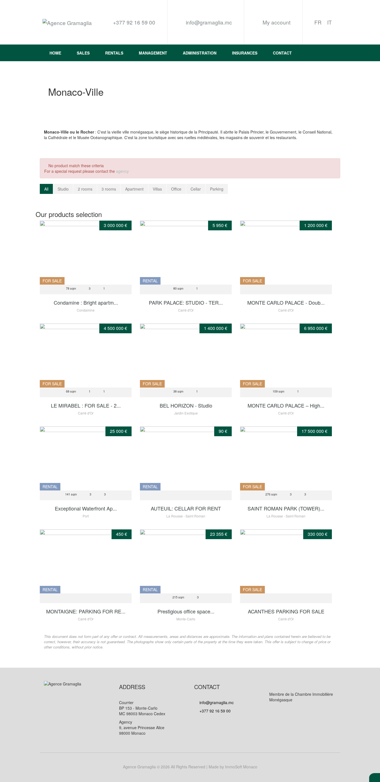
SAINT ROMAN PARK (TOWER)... (286, 508)
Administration (199, 53)
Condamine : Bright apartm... (86, 302)
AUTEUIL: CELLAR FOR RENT (186, 508)
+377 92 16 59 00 (214, 711)
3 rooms (109, 189)
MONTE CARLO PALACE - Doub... (286, 302)
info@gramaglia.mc (208, 22)
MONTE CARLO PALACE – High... (286, 405)
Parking (216, 189)
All (46, 189)
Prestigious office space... (185, 611)
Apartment (134, 189)
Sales (83, 53)
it (329, 22)
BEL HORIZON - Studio (186, 405)
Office (176, 189)
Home (55, 53)
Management (153, 53)
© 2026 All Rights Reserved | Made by (190, 766)
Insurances (244, 53)
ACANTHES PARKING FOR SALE (286, 611)
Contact (282, 53)
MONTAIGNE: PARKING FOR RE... (85, 611)
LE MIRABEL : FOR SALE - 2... (86, 405)
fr (318, 22)
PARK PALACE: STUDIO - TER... (186, 302)
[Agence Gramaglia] (67, 22)
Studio (63, 189)
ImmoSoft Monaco (241, 766)
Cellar (196, 189)
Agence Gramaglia (139, 766)
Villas (157, 189)
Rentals (114, 53)
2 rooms (85, 189)
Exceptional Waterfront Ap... (86, 508)
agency (122, 171)
